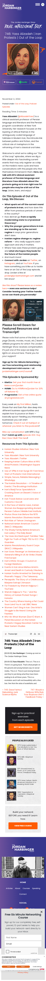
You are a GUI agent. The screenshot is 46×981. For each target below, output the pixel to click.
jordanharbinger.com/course (16, 371)
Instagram (10, 263)
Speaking (36, 888)
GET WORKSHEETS (23, 727)
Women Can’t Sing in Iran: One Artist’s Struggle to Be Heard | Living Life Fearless (23, 610)
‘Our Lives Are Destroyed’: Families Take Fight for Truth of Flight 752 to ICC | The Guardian (24, 539)
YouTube (28, 263)
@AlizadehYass (26, 116)
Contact (23, 894)
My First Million (24, 404)
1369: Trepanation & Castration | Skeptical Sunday (25, 794)
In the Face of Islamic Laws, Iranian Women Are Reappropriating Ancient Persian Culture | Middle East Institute (23, 508)
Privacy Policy (23, 972)
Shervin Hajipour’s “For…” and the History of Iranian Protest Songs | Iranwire (21, 595)
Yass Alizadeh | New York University (22, 455)
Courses (26, 888)
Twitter (33, 260)
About (17, 888)
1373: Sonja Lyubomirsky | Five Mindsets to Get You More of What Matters (27, 747)
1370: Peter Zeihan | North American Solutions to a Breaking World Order (27, 782)
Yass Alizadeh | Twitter (16, 458)
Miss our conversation (13, 431)
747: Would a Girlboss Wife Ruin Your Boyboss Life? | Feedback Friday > (34, 693)
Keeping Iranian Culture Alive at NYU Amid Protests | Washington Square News (22, 464)
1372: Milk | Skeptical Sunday (25, 758)
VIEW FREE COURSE (23, 825)
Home (23, 882)
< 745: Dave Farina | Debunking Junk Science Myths (12, 692)
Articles (9, 888)
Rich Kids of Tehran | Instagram (20, 520)
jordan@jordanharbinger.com (19, 275)
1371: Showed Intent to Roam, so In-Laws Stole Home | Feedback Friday (26, 771)
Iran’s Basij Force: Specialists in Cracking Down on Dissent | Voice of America (23, 492)
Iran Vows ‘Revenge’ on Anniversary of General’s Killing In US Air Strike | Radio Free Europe (24, 554)
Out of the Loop (22, 103)
